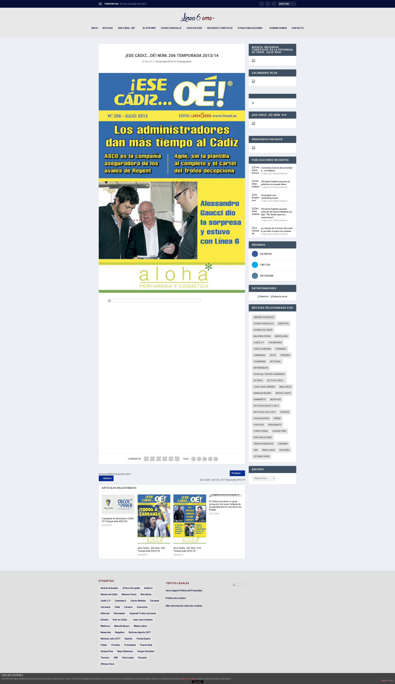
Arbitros (283, 323)
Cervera (285, 355)
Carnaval (280, 349)
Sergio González (263, 443)
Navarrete (260, 399)
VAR (256, 450)
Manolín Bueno (262, 393)
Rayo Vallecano (263, 437)
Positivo (259, 425)
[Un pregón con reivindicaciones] (256, 197)
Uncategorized (184, 61)
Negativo (275, 399)
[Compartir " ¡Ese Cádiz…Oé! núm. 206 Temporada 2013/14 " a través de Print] (177, 459)
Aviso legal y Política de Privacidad (184, 590)
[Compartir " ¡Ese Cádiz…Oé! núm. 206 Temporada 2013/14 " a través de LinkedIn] (165, 459)
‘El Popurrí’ (149, 28)
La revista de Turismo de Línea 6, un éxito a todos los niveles (277, 229)
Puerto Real (261, 431)
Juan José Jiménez (264, 387)
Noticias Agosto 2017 (266, 406)
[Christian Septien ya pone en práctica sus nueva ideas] (256, 183)
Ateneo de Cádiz (263, 330)
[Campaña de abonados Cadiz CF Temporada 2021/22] (118, 504)
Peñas (277, 418)
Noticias (108, 28)
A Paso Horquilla (264, 323)
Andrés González (264, 317)
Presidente (274, 425)
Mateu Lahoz (283, 393)
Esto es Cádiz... (276, 380)
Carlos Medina (262, 349)
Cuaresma (260, 361)
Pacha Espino (261, 418)
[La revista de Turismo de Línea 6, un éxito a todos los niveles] (256, 230)
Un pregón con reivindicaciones (269, 196)
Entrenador (261, 368)
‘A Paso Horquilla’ (171, 28)
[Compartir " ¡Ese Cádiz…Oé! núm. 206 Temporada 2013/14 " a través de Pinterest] (159, 459)
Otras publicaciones (250, 28)
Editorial (275, 361)
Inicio (94, 28)
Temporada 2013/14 (165, 61)
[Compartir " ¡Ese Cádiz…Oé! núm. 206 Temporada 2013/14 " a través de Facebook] (146, 459)
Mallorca (285, 387)
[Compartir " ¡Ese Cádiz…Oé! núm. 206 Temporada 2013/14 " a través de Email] (171, 459)
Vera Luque (268, 450)
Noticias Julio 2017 (265, 412)
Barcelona (281, 336)
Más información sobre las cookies (184, 606)
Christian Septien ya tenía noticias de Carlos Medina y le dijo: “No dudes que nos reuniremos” (276, 213)
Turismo (283, 443)
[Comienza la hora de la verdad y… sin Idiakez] (256, 170)
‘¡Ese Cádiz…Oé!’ (126, 28)
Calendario (275, 342)
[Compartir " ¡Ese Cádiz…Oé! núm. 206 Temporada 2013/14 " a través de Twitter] (152, 459)
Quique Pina (279, 431)
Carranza (259, 355)
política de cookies (188, 679)
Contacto (298, 28)
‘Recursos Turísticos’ (220, 28)
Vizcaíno (284, 450)
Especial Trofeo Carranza (269, 374)
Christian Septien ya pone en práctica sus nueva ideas (275, 183)
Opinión (284, 412)
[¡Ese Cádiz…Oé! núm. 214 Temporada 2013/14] (189, 519)
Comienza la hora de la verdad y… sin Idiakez (276, 169)
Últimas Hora (261, 456)
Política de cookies (176, 598)
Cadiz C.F (259, 342)
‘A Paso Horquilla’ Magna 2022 (134, 4)
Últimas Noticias (280, 173)
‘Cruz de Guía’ (194, 28)
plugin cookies (387, 680)
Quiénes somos (278, 28)
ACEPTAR (197, 682)
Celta (273, 355)
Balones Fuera (262, 336)
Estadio (258, 380)
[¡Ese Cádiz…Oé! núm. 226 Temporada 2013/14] (154, 519)
